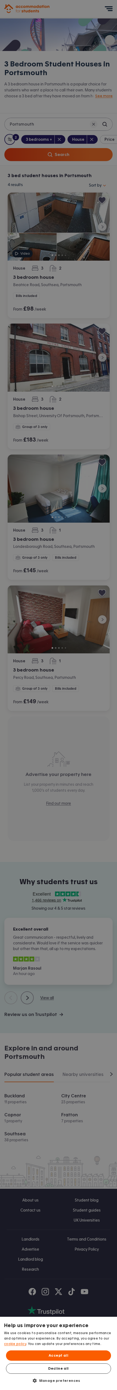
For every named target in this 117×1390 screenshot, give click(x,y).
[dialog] (58, 1353)
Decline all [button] (58, 1368)
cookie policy (15, 1344)
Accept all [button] (58, 1355)
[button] (58, 1380)
